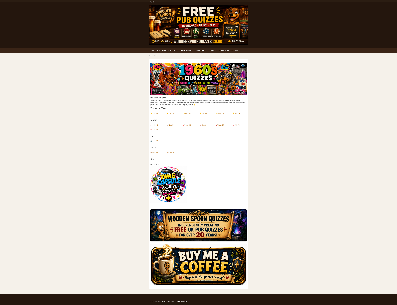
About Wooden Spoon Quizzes (167, 50)
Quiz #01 (155, 113)
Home (152, 50)
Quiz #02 (171, 113)
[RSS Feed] (150, 1)
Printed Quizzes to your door (228, 50)
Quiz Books (212, 50)
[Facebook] (153, 1)
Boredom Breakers (186, 50)
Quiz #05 (221, 113)
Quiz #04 (204, 113)
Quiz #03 (188, 113)
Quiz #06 (237, 113)
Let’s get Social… (200, 50)
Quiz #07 (155, 129)
